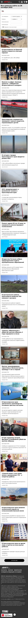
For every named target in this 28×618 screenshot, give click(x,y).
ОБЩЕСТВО (5, 59)
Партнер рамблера (13, 611)
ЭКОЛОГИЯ (5, 166)
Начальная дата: (5, 21)
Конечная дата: (5, 24)
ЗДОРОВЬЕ (4, 236)
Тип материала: (5, 16)
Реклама (10, 570)
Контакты (4, 570)
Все (3, 11)
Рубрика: (4, 19)
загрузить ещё (14, 560)
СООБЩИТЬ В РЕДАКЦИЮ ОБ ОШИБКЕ (11, 572)
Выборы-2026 (18, 570)
